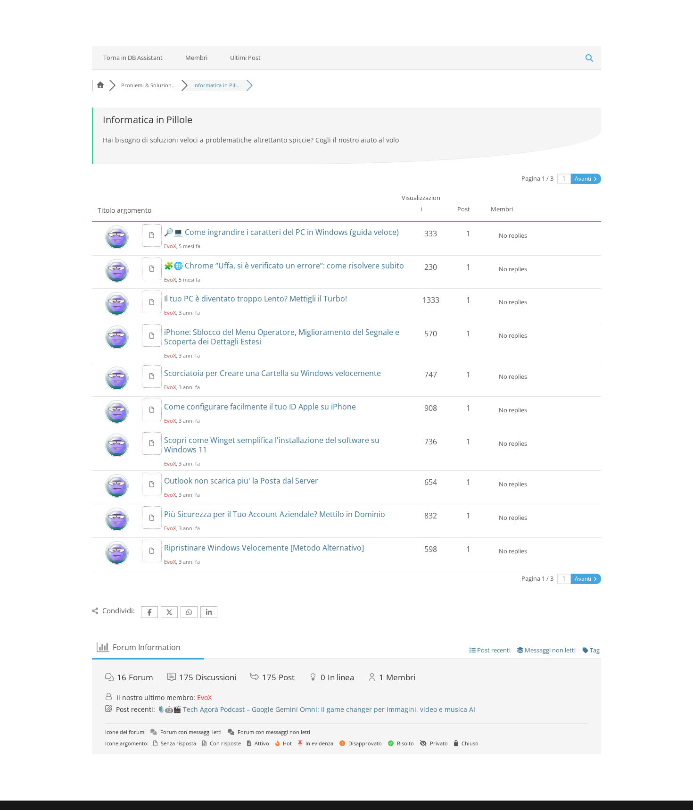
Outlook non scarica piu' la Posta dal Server (241, 481)
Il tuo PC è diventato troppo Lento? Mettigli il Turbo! (255, 298)
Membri (196, 57)
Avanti (584, 179)
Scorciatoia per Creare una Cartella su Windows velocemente (272, 373)
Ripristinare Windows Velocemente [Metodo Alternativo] (264, 548)
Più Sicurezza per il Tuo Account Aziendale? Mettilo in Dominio (274, 514)
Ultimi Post (245, 57)
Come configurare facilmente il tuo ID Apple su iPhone (260, 406)
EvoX (170, 246)
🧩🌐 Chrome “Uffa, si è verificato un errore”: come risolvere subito (284, 265)
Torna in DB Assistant (133, 57)
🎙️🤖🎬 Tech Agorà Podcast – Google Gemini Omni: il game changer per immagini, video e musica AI (316, 709)
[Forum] (100, 85)
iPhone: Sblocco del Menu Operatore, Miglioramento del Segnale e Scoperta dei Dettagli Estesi (281, 337)
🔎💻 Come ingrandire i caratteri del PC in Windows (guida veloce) (281, 232)
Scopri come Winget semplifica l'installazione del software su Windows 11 (272, 445)
